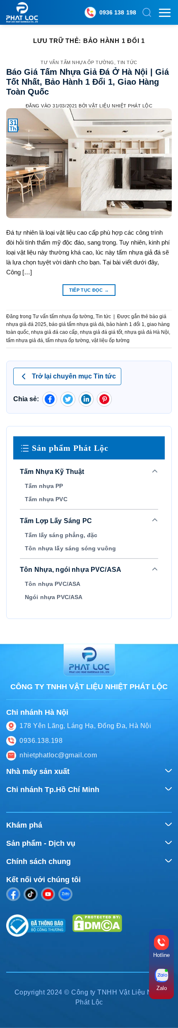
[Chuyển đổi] (155, 472)
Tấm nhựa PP (44, 486)
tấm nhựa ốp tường (67, 340)
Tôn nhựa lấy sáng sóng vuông (70, 548)
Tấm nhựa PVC (46, 499)
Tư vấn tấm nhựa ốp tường (77, 62)
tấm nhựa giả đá (24, 340)
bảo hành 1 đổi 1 (125, 324)
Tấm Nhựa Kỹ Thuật (52, 471)
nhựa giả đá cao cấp (54, 332)
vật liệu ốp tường (110, 340)
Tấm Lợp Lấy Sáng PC (56, 520)
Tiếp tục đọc (89, 290)
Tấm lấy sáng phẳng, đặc (61, 535)
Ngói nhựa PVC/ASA (54, 597)
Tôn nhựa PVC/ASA (52, 584)
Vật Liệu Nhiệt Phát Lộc (120, 105)
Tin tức (127, 62)
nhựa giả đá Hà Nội (147, 332)
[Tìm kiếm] (147, 12)
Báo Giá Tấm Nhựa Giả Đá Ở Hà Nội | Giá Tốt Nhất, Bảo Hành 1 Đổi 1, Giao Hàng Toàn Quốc (87, 81)
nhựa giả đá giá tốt (101, 332)
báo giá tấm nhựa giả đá (76, 324)
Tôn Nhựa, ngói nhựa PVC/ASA (70, 569)
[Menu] (165, 12)
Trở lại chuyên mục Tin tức (74, 376)
